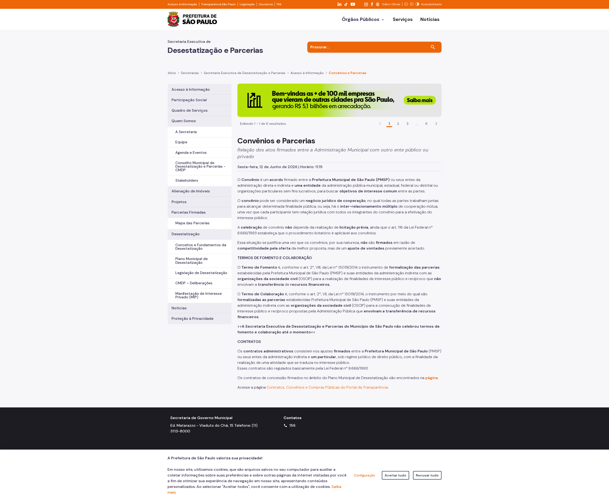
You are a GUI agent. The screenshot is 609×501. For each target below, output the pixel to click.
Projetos (179, 201)
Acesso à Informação (307, 73)
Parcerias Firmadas (189, 212)
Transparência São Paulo (218, 4)
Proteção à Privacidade (192, 318)
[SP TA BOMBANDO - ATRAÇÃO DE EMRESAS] (339, 99)
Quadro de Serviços (189, 110)
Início (172, 73)
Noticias (179, 308)
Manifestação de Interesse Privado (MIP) (198, 295)
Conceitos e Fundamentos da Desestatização (200, 247)
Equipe (181, 142)
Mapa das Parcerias (192, 223)
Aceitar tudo (395, 475)
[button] (436, 123)
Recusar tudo (427, 475)
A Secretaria (186, 132)
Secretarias (190, 73)
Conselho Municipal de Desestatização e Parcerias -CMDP (200, 166)
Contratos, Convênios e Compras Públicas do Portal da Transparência (327, 387)
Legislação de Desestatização (201, 273)
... (417, 123)
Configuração (364, 475)
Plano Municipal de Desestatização (191, 260)
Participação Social (189, 99)
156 (279, 4)
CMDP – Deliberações (193, 283)
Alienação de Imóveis (191, 191)
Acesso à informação (182, 4)
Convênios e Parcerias (347, 73)
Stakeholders (186, 180)
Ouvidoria (266, 4)
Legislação (247, 4)
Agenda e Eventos (191, 152)
